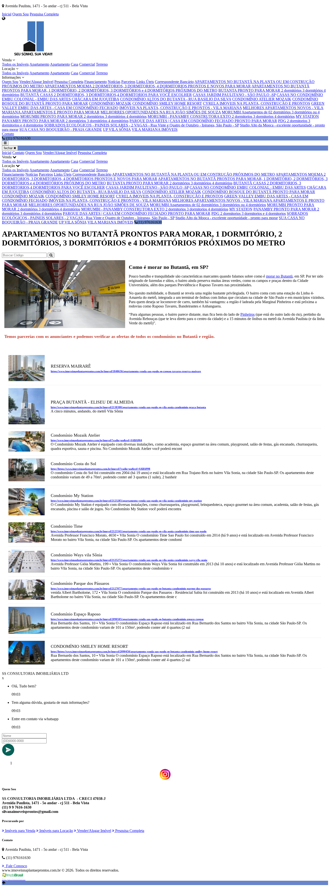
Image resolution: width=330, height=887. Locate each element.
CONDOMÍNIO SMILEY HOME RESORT (167, 103)
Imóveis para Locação (55, 831)
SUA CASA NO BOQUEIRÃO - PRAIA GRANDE (60, 129)
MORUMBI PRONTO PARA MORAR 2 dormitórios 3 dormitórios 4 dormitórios (83, 116)
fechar (9, 148)
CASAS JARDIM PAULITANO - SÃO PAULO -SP (234, 95)
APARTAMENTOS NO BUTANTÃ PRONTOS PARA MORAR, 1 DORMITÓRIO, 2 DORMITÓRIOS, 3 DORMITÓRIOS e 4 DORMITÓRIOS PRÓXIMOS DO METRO (155, 88)
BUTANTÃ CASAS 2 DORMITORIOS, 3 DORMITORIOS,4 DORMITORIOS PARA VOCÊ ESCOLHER (106, 95)
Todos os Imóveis (15, 64)
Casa (74, 64)
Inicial (6, 14)
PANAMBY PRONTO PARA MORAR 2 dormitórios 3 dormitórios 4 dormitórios (65, 121)
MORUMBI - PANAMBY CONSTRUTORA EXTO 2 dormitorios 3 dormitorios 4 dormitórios (221, 116)
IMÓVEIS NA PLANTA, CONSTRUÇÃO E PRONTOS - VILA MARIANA (180, 108)
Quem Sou (20, 14)
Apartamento (39, 64)
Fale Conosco (15, 866)
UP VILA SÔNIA (117, 129)
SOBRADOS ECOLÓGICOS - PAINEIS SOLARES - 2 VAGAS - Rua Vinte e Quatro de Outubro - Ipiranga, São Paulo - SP (141, 125)
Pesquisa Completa (44, 14)
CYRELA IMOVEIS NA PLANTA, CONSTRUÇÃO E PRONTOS (256, 103)
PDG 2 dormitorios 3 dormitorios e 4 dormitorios (248, 213)
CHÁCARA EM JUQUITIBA (95, 99)
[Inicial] (33, 56)
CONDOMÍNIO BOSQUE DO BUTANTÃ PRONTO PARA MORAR (258, 192)
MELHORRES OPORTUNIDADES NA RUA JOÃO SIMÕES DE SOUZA (160, 112)
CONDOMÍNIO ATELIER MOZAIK (261, 99)
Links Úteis (145, 82)
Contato (8, 134)
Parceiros (128, 82)
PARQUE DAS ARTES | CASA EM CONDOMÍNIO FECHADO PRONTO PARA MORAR (203, 121)
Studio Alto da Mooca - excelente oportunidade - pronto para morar (226, 218)
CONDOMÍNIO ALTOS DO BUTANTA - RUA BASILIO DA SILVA (175, 99)
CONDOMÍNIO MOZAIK (110, 103)
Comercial (87, 64)
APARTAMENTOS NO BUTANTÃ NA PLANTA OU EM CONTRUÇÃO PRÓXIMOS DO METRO (193, 174)
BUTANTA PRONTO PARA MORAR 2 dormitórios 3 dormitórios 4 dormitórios (169, 183)
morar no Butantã (279, 276)
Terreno (102, 64)
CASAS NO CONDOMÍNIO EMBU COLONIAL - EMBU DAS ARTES (248, 187)
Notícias (114, 82)
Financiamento (95, 82)
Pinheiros (247, 314)
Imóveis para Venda (19, 831)
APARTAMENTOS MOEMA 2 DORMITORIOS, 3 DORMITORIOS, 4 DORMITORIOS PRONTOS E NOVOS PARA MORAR (147, 86)
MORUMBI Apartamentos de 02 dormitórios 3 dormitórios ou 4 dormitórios (208, 205)
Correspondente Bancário (174, 82)
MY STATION (307, 116)
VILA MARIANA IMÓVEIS (155, 129)
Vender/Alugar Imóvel (36, 82)
